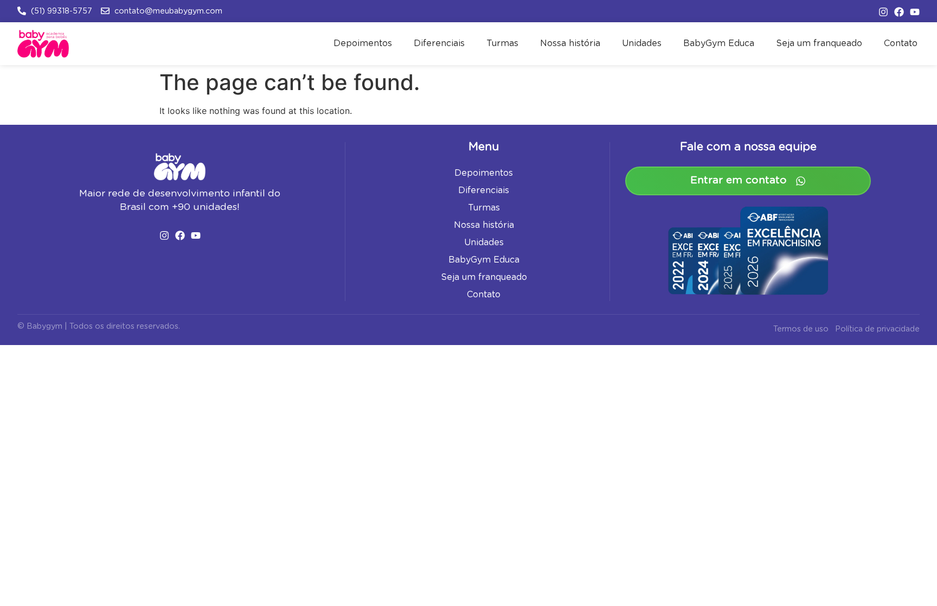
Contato (900, 43)
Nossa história (570, 43)
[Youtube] (915, 12)
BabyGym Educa (718, 43)
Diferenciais (439, 43)
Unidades (642, 43)
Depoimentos (362, 43)
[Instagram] (883, 12)
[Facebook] (899, 12)
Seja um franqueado (819, 43)
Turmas (502, 43)
